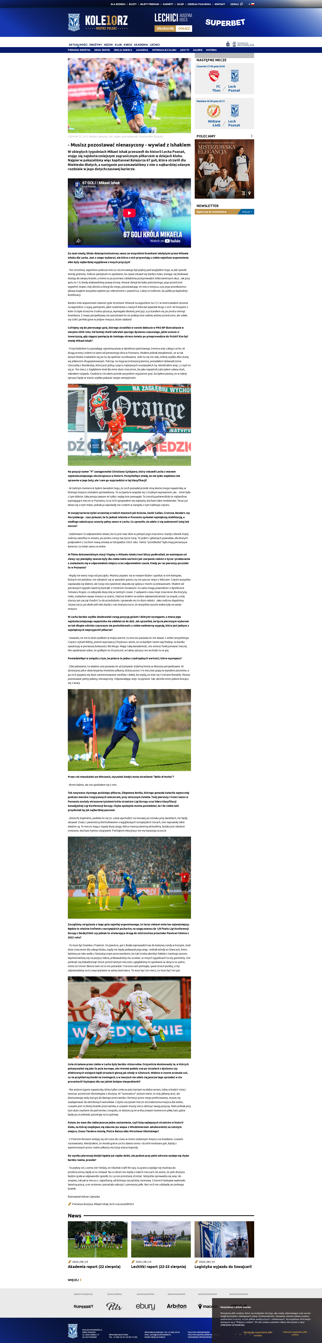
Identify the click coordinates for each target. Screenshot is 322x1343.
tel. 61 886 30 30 (117, 1337)
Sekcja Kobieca (123, 50)
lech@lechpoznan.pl (160, 1335)
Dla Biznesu (118, 4)
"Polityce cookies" (245, 1322)
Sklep (180, 4)
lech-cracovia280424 (121, 1204)
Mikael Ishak (101, 1204)
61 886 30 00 (174, 1332)
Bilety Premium (149, 4)
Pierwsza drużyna (79, 50)
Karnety (168, 4)
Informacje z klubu (164, 50)
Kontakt (220, 4)
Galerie (197, 50)
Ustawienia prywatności (200, 1337)
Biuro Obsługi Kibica (155, 1337)
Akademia (142, 50)
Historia (211, 50)
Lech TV (184, 50)
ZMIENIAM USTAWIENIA (232, 1325)
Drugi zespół (102, 50)
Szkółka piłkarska (199, 4)
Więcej (73, 1280)
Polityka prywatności (199, 1332)
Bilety (133, 4)
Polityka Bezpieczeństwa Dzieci (203, 1335)
